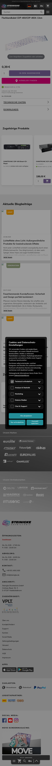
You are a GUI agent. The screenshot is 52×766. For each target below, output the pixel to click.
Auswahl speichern (34, 422)
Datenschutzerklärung (21, 375)
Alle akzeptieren (26, 416)
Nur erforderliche (17, 422)
